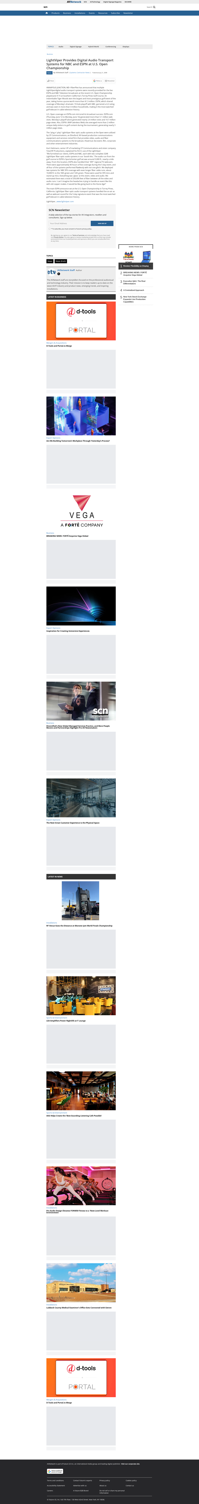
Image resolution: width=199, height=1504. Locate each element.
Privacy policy (105, 1480)
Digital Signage (76, 46)
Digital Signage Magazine (112, 2)
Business (67, 13)
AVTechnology (95, 2)
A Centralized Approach (133, 290)
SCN (85, 2)
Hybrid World (93, 46)
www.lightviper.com (65, 201)
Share (52, 81)
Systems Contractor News (80, 72)
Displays (126, 46)
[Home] (74, 2)
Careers (50, 1491)
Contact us (130, 1485)
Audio (61, 46)
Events (92, 13)
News (49, 73)
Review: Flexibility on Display (136, 266)
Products (56, 13)
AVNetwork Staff (62, 72)
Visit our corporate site (130, 1464)
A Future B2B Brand (80, 1491)
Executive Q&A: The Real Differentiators (134, 282)
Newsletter (128, 13)
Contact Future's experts (82, 1480)
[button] (151, 7)
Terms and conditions (55, 1480)
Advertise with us (80, 1485)
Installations (80, 13)
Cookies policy (131, 1480)
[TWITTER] (59, 273)
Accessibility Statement (56, 1485)
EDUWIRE (128, 2)
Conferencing (110, 46)
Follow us (99, 81)
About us (103, 1485)
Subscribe (115, 13)
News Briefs (61, 261)
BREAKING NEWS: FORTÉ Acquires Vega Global (135, 274)
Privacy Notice (58, 237)
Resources (102, 13)
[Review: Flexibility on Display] (136, 259)
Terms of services (78, 235)
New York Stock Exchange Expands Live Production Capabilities (134, 299)
